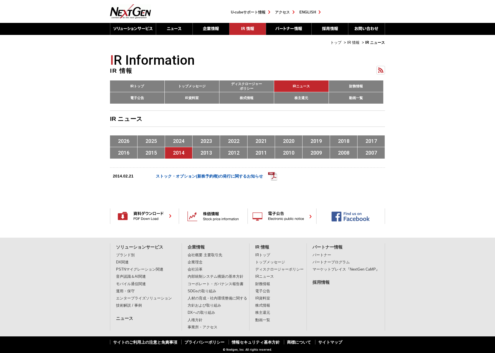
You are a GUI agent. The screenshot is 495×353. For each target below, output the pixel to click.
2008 (343, 153)
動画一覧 (356, 98)
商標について (299, 342)
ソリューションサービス (133, 29)
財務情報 (356, 86)
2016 (123, 153)
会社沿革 (195, 269)
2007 (371, 153)
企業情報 (210, 29)
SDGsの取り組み (202, 291)
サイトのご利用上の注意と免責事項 (145, 342)
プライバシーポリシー (204, 342)
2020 (288, 141)
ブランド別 (125, 255)
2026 (123, 141)
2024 (178, 141)
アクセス (282, 12)
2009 (316, 153)
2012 (233, 153)
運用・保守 (125, 291)
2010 (288, 153)
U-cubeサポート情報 (248, 12)
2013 (206, 153)
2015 (151, 153)
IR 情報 (247, 29)
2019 (316, 141)
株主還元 (301, 98)
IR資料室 (192, 98)
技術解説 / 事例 (129, 305)
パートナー (322, 255)
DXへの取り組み (201, 313)
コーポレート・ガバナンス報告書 (215, 284)
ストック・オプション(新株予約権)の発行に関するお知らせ (209, 176)
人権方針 (195, 320)
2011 (261, 153)
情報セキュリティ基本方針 (256, 342)
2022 (233, 141)
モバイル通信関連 (131, 284)
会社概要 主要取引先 (205, 255)
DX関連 (122, 262)
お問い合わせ (366, 29)
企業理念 (195, 262)
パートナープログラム (331, 262)
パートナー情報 (288, 29)
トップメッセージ (192, 86)
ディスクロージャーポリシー (246, 86)
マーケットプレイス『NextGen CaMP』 (346, 269)
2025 (151, 141)
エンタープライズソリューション (144, 298)
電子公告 (137, 98)
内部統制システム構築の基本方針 (215, 277)
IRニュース (301, 86)
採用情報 (329, 29)
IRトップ (137, 86)
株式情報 (247, 98)
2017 (371, 141)
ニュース (174, 29)
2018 (343, 141)
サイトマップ (330, 342)
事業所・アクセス (202, 327)
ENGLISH (307, 12)
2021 (261, 141)
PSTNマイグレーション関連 (139, 269)
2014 (178, 153)
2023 (206, 141)
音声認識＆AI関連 (131, 277)
